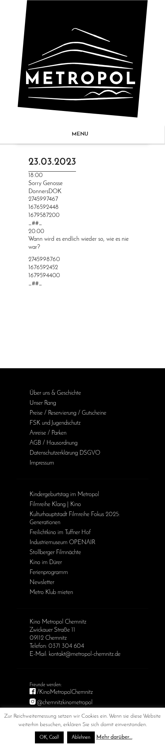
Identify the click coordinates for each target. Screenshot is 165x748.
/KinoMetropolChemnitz (65, 692)
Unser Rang (43, 403)
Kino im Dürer (46, 562)
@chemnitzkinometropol (64, 703)
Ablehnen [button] (81, 737)
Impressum (42, 463)
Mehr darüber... (114, 737)
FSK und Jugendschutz (55, 423)
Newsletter (42, 582)
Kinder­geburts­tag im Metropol (64, 494)
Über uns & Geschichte (55, 393)
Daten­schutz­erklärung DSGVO (65, 453)
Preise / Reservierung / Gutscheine (68, 413)
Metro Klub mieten (51, 592)
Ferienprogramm (49, 572)
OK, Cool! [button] (49, 737)
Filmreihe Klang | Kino (55, 504)
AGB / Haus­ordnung (54, 443)
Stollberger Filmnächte (55, 552)
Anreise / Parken (48, 433)
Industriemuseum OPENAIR (62, 542)
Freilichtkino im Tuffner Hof (60, 533)
